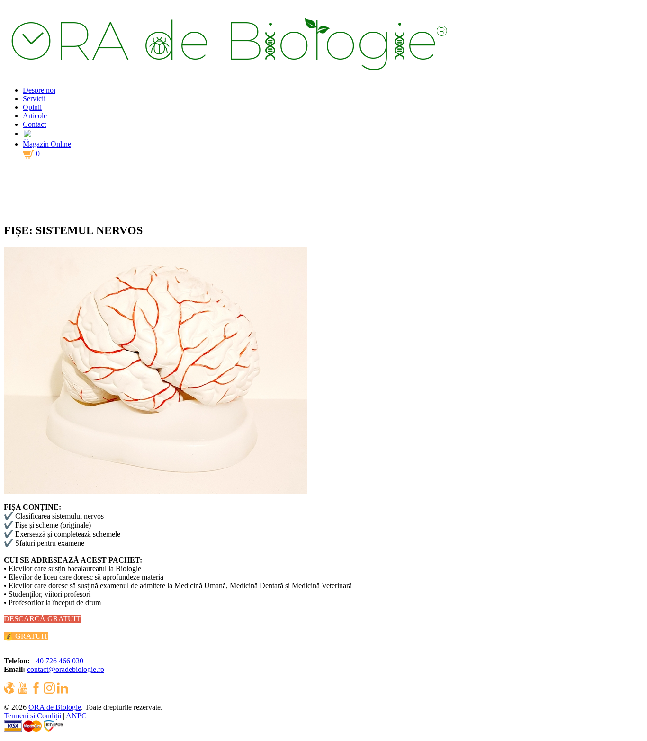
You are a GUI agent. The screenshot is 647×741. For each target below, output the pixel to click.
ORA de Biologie (54, 707)
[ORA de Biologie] (237, 74)
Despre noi (39, 90)
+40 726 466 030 (57, 661)
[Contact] (28, 134)
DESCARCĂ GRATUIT (42, 619)
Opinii (32, 107)
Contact (34, 124)
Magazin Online (47, 144)
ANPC (76, 716)
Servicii (34, 99)
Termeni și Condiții (32, 716)
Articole (35, 116)
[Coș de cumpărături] (28, 157)
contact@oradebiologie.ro (65, 669)
